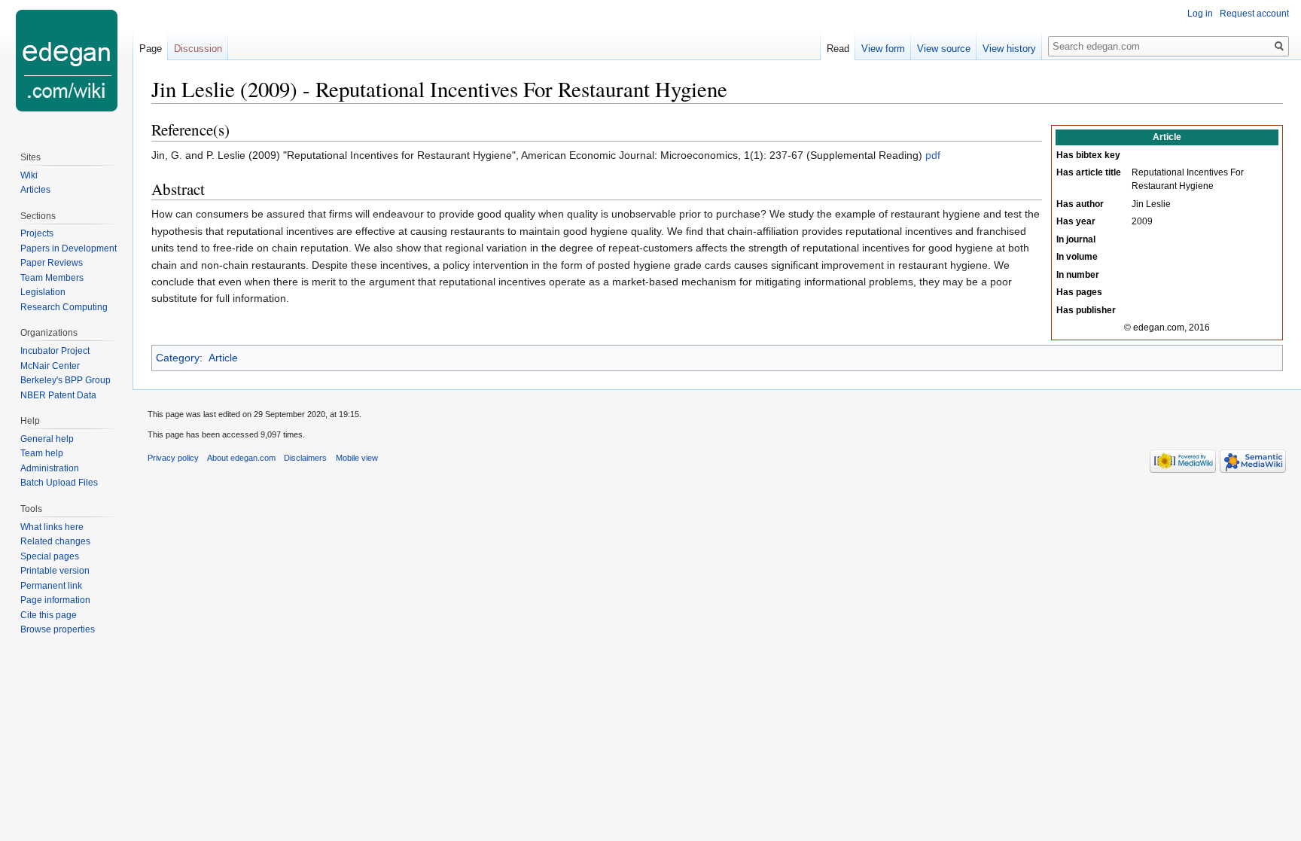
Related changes (55, 541)
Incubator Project (55, 351)
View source (943, 48)
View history (1009, 48)
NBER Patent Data (58, 395)
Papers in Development (68, 248)
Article (223, 358)
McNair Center (50, 366)
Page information (55, 600)
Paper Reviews (51, 262)
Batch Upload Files (59, 482)
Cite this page (48, 615)
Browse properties (57, 629)
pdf (932, 155)
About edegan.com (241, 457)
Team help (41, 453)
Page (150, 48)
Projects (36, 233)
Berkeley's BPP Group (65, 380)
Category (178, 358)
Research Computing (64, 307)
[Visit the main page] (66, 60)
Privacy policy (173, 457)
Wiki (29, 175)
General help (47, 439)
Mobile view (357, 457)
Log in (1200, 13)
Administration (49, 468)
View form (883, 48)
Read (838, 48)
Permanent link (51, 585)
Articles (35, 189)
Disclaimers (305, 457)
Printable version (55, 570)
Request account (1254, 13)
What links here (52, 527)
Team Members (52, 278)
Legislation (43, 292)
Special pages (49, 556)
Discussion (198, 48)
